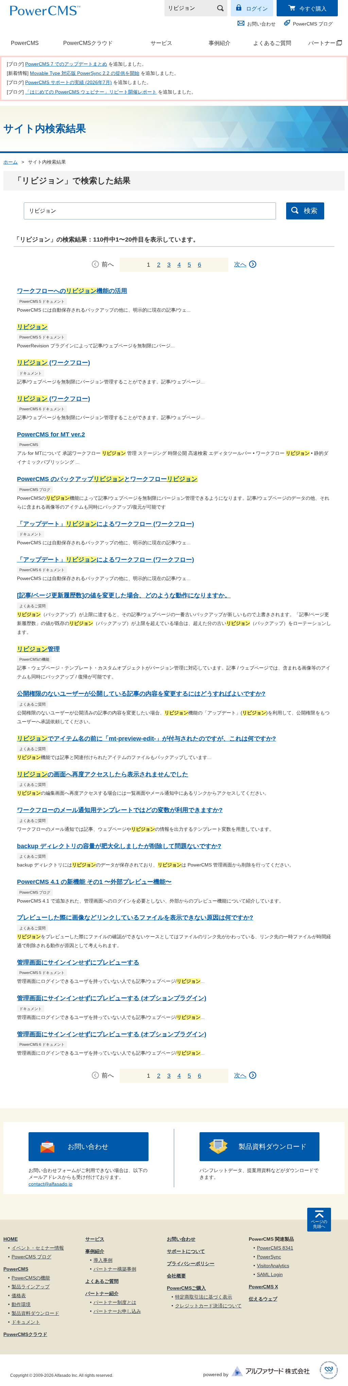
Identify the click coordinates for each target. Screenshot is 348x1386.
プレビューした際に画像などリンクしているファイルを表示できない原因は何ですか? (135, 917)
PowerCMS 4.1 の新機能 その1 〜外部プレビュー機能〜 (94, 881)
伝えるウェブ (263, 1299)
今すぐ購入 (313, 9)
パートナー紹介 (102, 1293)
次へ (240, 264)
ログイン (257, 9)
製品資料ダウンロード (273, 1146)
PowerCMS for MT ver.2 (51, 434)
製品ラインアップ (31, 1286)
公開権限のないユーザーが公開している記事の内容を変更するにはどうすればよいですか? (141, 693)
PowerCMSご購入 (186, 1288)
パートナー (318, 43)
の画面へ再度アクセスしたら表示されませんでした (102, 774)
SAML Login (270, 1274)
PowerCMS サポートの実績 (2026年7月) (68, 82)
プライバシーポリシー (190, 1263)
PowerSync (269, 1256)
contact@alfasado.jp (50, 1184)
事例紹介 (219, 43)
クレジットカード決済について (208, 1305)
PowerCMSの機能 (31, 1278)
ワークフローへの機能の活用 (72, 290)
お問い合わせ (261, 24)
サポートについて (186, 1251)
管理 (38, 649)
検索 (310, 210)
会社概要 (176, 1275)
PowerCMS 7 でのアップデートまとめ (66, 64)
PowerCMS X (263, 1286)
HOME (10, 1239)
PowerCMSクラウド (88, 43)
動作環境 (21, 1304)
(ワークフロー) (53, 362)
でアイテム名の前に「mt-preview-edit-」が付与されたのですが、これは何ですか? (146, 738)
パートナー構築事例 (114, 1269)
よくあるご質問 (272, 43)
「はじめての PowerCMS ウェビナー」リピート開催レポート (91, 92)
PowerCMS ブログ (313, 24)
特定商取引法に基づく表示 (203, 1297)
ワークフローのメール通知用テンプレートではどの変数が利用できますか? (120, 810)
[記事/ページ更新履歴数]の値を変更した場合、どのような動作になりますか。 (124, 595)
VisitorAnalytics (273, 1265)
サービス (161, 43)
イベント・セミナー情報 (38, 1248)
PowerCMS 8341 (275, 1248)
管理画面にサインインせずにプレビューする (78, 962)
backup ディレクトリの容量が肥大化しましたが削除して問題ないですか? (119, 846)
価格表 (19, 1295)
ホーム (10, 162)
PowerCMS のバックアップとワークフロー (107, 479)
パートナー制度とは (114, 1302)
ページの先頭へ (319, 1224)
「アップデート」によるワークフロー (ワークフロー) (105, 524)
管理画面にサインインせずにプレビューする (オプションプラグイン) (111, 998)
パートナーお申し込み (117, 1311)
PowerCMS (25, 43)
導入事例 (102, 1260)
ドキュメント (26, 1322)
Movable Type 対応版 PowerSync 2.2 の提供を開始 (84, 73)
